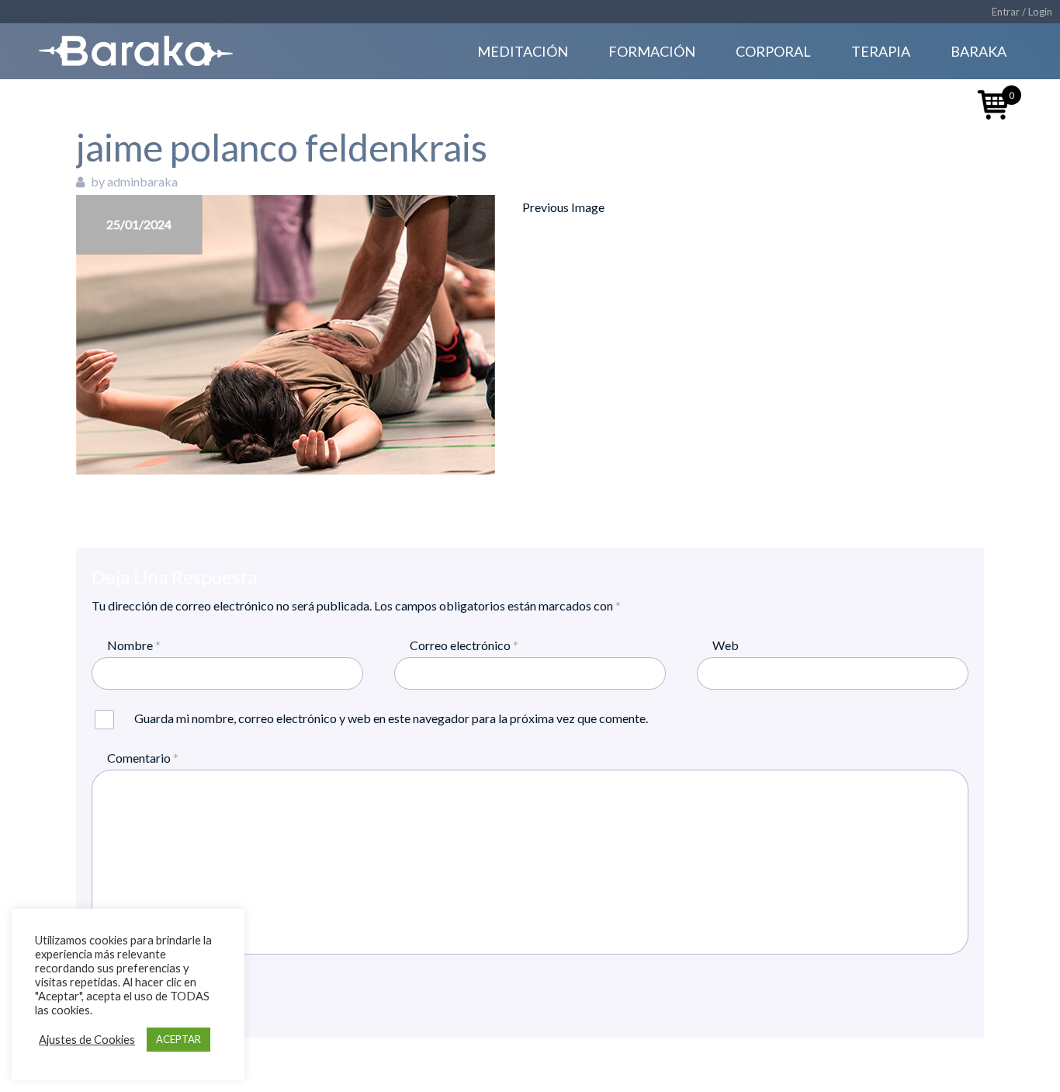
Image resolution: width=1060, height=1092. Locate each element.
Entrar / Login (1022, 11)
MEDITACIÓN (522, 51)
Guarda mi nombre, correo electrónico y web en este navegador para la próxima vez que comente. (391, 718)
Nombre (134, 645)
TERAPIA (880, 51)
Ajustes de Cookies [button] (87, 1039)
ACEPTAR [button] (178, 1039)
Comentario (142, 757)
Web (725, 645)
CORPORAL (773, 51)
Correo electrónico (464, 645)
